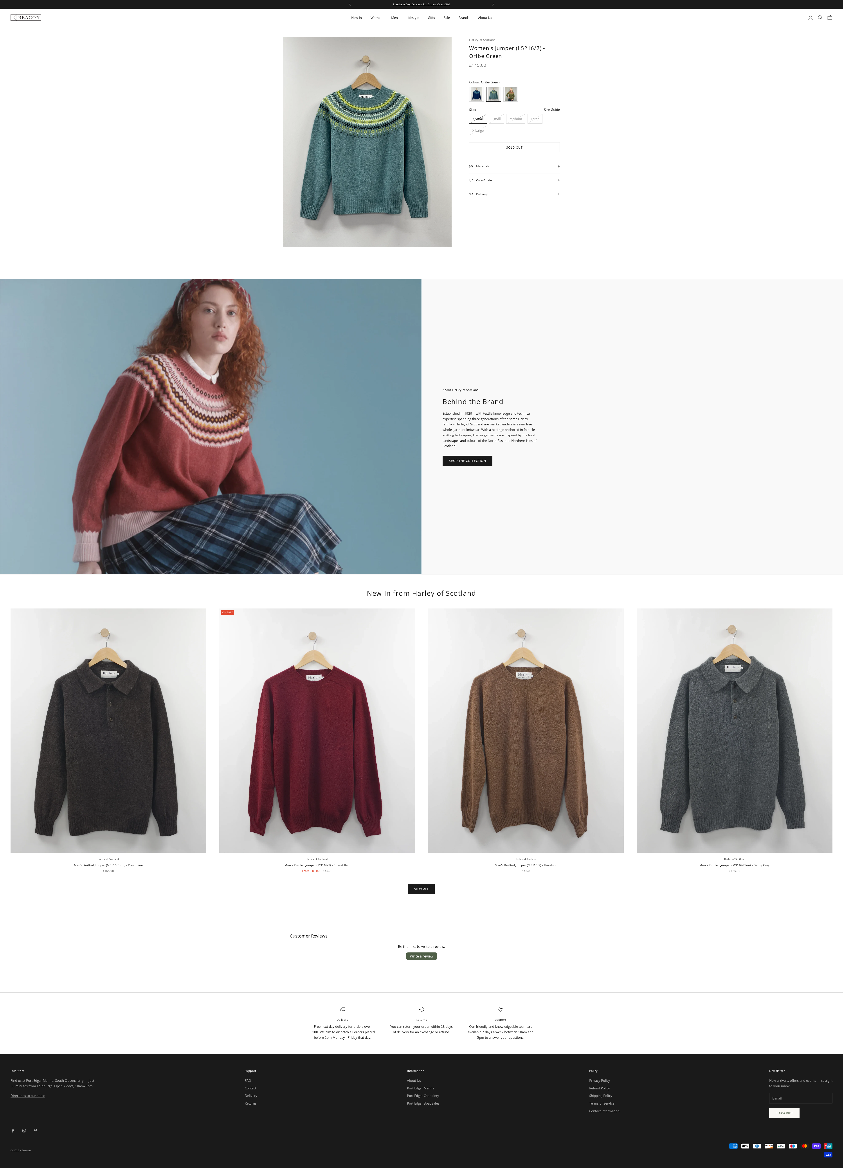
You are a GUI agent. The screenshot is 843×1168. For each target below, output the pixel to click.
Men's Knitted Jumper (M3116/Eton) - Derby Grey (734, 865)
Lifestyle (413, 17)
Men (394, 17)
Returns (250, 1103)
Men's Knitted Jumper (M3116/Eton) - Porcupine (108, 865)
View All (421, 889)
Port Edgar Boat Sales (423, 1103)
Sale (447, 17)
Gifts (431, 17)
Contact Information (604, 1111)
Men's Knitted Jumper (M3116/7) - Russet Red (317, 865)
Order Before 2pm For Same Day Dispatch (421, 4)
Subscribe (784, 1113)
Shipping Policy (600, 1095)
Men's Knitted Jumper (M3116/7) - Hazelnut (526, 865)
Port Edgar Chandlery (423, 1095)
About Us (485, 17)
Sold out (514, 147)
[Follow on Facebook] (13, 1130)
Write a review (421, 956)
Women (376, 17)
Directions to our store (28, 1095)
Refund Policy (599, 1088)
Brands (464, 17)
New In (356, 17)
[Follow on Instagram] (24, 1130)
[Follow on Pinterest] (35, 1130)
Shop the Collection (467, 461)
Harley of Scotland (482, 40)
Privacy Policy (599, 1080)
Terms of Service (601, 1103)
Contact (250, 1088)
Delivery (251, 1095)
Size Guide (552, 109)
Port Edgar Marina (420, 1088)
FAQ (248, 1080)
